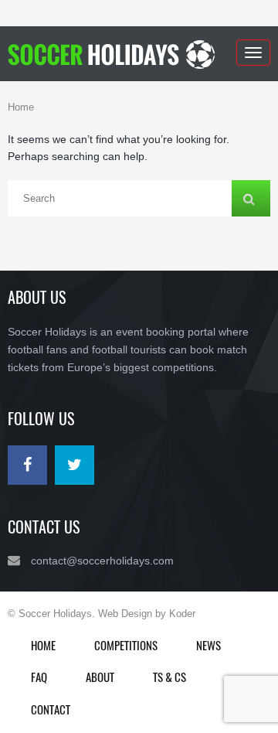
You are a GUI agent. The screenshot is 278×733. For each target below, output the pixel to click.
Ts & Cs (169, 676)
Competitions (126, 644)
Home (21, 107)
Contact (50, 709)
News (208, 644)
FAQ (39, 676)
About (100, 676)
